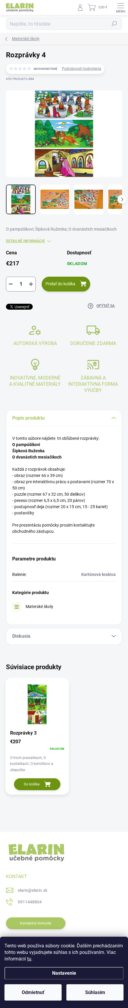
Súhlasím (95, 992)
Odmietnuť (33, 992)
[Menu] (120, 7)
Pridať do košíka (60, 283)
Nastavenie (64, 973)
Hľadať (114, 24)
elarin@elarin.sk (32, 890)
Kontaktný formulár (35, 923)
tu (29, 959)
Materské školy (39, 606)
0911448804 (30, 902)
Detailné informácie (25, 241)
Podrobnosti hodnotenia (81, 69)
